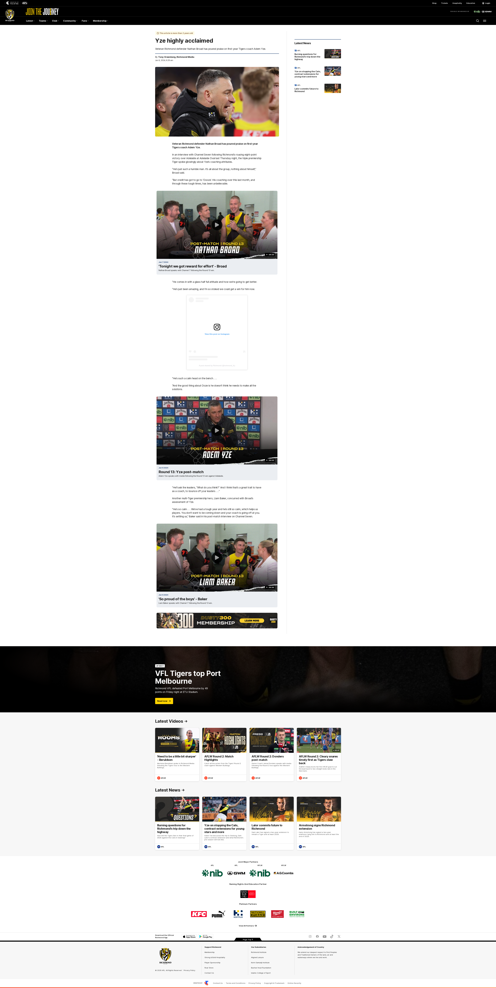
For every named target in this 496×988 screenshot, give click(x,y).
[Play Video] (217, 224)
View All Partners (246, 926)
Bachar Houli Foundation (261, 968)
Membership (210, 952)
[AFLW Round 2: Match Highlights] (224, 754)
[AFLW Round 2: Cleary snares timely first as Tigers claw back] (319, 754)
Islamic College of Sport (261, 973)
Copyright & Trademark (274, 983)
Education (470, 3)
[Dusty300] (217, 620)
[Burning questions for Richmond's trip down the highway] (318, 55)
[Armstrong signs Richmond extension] (319, 823)
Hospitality (457, 3)
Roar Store (209, 968)
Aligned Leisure (257, 957)
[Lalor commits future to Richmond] (318, 88)
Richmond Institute (258, 952)
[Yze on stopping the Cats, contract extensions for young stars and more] (318, 73)
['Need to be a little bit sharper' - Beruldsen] (177, 754)
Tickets (444, 3)
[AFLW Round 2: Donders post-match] (272, 754)
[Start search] (478, 21)
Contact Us (209, 973)
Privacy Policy (189, 970)
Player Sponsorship (212, 963)
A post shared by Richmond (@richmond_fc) (217, 366)
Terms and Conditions (235, 983)
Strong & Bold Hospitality (215, 957)
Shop (434, 3)
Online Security (294, 983)
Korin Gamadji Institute (260, 963)
